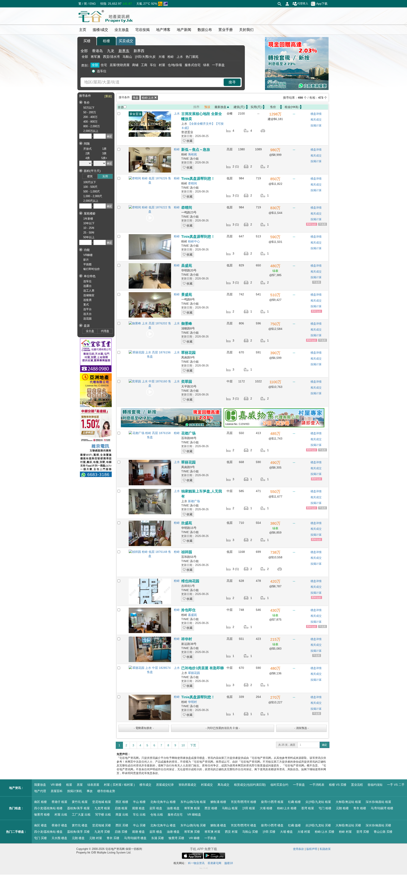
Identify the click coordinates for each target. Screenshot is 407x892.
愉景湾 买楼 (176, 838)
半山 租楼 (139, 801)
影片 (86, 259)
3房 (104, 153)
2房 (87, 153)
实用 (105, 176)
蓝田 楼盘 (155, 831)
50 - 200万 (89, 112)
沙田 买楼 (269, 831)
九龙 (110, 51)
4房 (87, 158)
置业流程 (357, 784)
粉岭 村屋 (345, 831)
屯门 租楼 (325, 808)
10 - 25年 (89, 228)
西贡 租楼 (211, 808)
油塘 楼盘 (173, 831)
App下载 (322, 3)
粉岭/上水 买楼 (324, 831)
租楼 (106, 41)
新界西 (139, 51)
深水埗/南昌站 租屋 (378, 801)
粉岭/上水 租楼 (287, 808)
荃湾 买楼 (362, 831)
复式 (86, 304)
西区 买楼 (122, 825)
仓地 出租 (156, 814)
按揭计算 (316, 125)
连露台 (87, 286)
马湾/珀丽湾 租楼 (382, 808)
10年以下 (89, 223)
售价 (273, 107)
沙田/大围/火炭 (145, 56)
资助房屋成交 (187, 784)
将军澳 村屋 (212, 831)
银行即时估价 (91, 269)
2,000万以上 (90, 131)
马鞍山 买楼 (250, 831)
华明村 (192, 702)
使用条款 (298, 849)
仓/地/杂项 (175, 65)
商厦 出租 (122, 814)
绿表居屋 (93, 784)
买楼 (87, 41)
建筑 (90, 176)
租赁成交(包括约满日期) (250, 784)
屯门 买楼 (40, 838)
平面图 (87, 264)
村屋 (162, 65)
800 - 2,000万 (91, 126)
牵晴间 (192, 183)
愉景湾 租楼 (42, 814)
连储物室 (88, 295)
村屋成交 (207, 784)
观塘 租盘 (138, 808)
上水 (180, 56)
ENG (92, 3)
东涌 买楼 (157, 838)
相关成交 (316, 119)
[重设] (108, 96)
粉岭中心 (194, 241)
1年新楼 (88, 218)
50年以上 (89, 237)
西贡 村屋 (231, 831)
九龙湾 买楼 (102, 831)
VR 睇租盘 (194, 814)
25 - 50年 (89, 232)
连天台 (87, 313)
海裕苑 (192, 154)
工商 (144, 65)
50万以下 (89, 107)
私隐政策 (325, 849)
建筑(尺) (239, 107)
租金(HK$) (291, 107)
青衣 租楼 (359, 808)
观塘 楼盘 (138, 831)
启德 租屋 (121, 808)
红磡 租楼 (294, 801)
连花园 (87, 318)
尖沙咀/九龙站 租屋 (318, 801)
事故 (90, 791)
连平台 (87, 309)
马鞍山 (127, 56)
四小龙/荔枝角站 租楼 (48, 808)
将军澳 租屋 (192, 808)
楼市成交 (145, 784)
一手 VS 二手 (395, 784)
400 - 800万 (90, 121)
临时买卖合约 (279, 784)
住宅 (104, 65)
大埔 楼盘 (286, 831)
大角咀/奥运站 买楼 (348, 825)
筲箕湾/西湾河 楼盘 (243, 825)
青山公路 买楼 (383, 831)
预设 (207, 107)
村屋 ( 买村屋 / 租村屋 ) (119, 784)
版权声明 (311, 849)
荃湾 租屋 (307, 808)
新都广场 (194, 501)
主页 (82, 30)
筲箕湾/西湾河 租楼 (243, 801)
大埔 (161, 56)
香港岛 (97, 51)
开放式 (87, 148)
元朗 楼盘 (78, 838)
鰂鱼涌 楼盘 (218, 825)
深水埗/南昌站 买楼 (378, 825)
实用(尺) (256, 107)
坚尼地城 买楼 (101, 825)
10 (183, 745)
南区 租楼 (40, 801)
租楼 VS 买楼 (337, 784)
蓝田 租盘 (155, 808)
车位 (153, 65)
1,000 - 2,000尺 (92, 196)
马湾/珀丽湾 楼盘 (135, 838)
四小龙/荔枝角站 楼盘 (48, 831)
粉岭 (170, 56)
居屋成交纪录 (165, 784)
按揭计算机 (74, 791)
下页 (193, 745)
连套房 (87, 299)
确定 (324, 744)
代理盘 (105, 331)
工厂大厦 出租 (81, 814)
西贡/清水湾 (111, 56)
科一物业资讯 (196, 863)
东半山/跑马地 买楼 (193, 825)
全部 (84, 51)
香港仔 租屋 (59, 801)
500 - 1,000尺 (91, 191)
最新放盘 (220, 107)
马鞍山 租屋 (230, 808)
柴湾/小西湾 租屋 (272, 801)
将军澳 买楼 (192, 831)
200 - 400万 (90, 117)
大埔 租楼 (266, 808)
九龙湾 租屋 (102, 808)
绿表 (206, 65)
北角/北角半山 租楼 (163, 801)
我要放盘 (40, 784)
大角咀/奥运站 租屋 (348, 801)
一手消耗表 (316, 784)
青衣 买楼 (113, 838)
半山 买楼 (139, 825)
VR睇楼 (88, 255)
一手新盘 (218, 65)
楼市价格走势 (106, 791)
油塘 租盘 (173, 808)
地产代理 (40, 791)
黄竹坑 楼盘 (80, 825)
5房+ (104, 158)
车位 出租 (139, 814)
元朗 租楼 (342, 808)
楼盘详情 (316, 113)
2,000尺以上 (90, 200)
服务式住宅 (193, 65)
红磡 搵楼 (294, 825)
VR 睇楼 (56, 784)
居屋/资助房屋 (120, 65)
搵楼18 (228, 863)
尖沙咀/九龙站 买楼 (318, 825)
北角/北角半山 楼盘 (163, 825)
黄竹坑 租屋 (80, 801)
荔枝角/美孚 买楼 (78, 831)
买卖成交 (126, 41)
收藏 (189, 140)
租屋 (69, 784)
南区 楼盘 (40, 825)
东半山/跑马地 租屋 (193, 801)
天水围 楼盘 (59, 838)
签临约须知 (375, 784)
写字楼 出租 (103, 814)
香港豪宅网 (214, 863)
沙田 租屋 (248, 808)
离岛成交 (223, 784)
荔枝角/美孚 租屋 (78, 808)
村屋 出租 (60, 814)
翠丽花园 (194, 673)
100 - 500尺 (90, 186)
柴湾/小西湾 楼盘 (272, 825)
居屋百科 (57, 791)
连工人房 (88, 290)
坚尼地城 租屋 (101, 801)
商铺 (135, 65)
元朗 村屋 (95, 838)
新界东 (123, 51)
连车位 (101, 71)
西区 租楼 (122, 801)
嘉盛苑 (192, 615)
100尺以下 (89, 182)
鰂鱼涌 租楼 (218, 801)
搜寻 (232, 82)
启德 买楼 (121, 831)
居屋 (80, 784)
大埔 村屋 (303, 831)
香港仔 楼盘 (59, 825)
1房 (104, 148)
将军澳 (95, 56)
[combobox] (153, 82)
